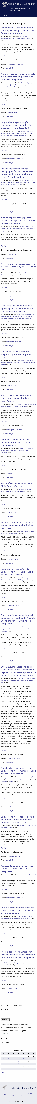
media (22, 319)
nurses (30, 319)
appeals (21, 131)
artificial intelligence (25, 83)
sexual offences (13, 87)
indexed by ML (9, 68)
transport (29, 39)
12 (13, 1061)
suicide (19, 184)
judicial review (32, 404)
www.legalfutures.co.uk (14, 430)
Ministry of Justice (20, 85)
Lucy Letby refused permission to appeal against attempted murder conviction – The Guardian (17, 308)
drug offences (21, 229)
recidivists (21, 629)
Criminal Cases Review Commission (16, 317)
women (29, 87)
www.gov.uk (10, 296)
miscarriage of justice (12, 135)
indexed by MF (9, 860)
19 (13, 1064)
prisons (7, 184)
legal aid (9, 406)
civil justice (27, 678)
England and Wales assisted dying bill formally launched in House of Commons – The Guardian (17, 819)
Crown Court (9, 919)
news (18, 39)
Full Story (4, 56)
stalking (11, 533)
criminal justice (24, 36)
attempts (21, 180)
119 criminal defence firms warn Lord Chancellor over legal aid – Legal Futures (16, 398)
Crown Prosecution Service (9, 229)
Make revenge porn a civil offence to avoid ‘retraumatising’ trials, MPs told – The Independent (18, 76)
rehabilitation (28, 629)
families (3, 182)
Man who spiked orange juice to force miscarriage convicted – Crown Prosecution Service (18, 220)
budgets (20, 678)
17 (3, 1064)
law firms (3, 406)
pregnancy (4, 231)
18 (8, 1064)
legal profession (15, 681)
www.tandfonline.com (13, 758)
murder (3, 491)
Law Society (14, 963)
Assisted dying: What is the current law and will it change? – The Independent (17, 868)
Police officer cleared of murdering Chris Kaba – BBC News (17, 485)
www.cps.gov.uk (11, 254)
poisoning (32, 229)
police (14, 275)
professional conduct (20, 491)
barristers (21, 916)
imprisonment (10, 182)
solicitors (7, 965)
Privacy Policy (30, 1094)
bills (29, 826)
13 (18, 1061)
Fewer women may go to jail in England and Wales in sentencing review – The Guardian (17, 571)
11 (8, 1061)
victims (24, 87)
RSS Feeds (21, 1094)
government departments (8, 39)
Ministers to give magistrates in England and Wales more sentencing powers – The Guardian (18, 771)
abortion (21, 227)
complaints (21, 531)
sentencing (13, 184)
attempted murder (28, 314)
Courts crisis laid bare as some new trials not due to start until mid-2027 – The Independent (18, 910)
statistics (24, 135)
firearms (17, 362)
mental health (19, 182)
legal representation (27, 681)
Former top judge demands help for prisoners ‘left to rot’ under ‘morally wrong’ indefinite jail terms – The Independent (18, 619)
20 (18, 1064)
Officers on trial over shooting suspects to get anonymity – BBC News (16, 354)
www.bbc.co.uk (11, 385)
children (3, 317)
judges (3, 629)
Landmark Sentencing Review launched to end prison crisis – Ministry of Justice (15, 442)
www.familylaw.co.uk (13, 559)
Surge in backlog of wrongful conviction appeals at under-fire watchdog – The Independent (16, 125)
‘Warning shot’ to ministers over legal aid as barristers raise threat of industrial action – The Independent (18, 954)
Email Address (5, 1009)
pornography (5, 87)
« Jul (2, 1073)
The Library (12, 1094)
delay (24, 133)
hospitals (8, 319)
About (5, 1094)
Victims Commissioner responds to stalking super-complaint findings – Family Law (18, 525)
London (29, 489)
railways (23, 39)
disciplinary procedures (8, 362)
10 (3, 1061)
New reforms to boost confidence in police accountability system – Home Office (18, 266)
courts (20, 777)
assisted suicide (22, 826)
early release (31, 448)
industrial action (6, 963)
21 (23, 1064)
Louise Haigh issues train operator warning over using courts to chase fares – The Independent (17, 30)
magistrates (12, 779)
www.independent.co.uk (14, 64)
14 (23, 1061)
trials (20, 87)
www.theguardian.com (13, 342)
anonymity (21, 360)
